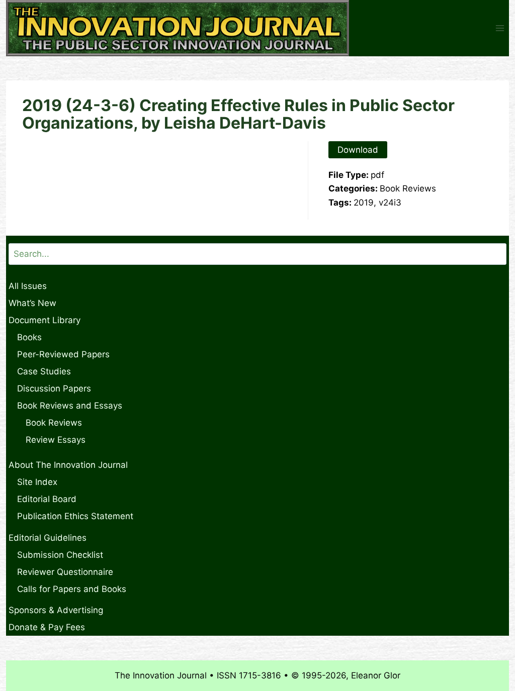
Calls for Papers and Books (71, 589)
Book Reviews (54, 423)
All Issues (28, 286)
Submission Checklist (60, 555)
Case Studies (44, 371)
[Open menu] (499, 28)
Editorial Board (46, 499)
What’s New (32, 303)
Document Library (44, 320)
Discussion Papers (54, 388)
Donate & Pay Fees (47, 627)
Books (29, 337)
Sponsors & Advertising (56, 610)
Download (357, 150)
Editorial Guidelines (48, 538)
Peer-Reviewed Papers (63, 354)
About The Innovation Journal (68, 465)
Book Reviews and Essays (69, 406)
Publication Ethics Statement (75, 516)
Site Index (37, 482)
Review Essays (55, 440)
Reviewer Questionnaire (65, 572)
